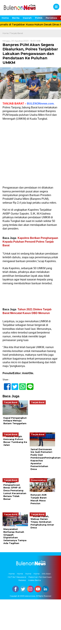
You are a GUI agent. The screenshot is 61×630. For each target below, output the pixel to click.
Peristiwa (51, 17)
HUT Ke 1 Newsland (17, 577)
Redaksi (22, 580)
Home (5, 17)
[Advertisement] (30, 154)
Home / (6, 33)
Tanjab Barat (16, 33)
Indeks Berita (34, 580)
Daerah (27, 17)
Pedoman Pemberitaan (40, 577)
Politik (38, 17)
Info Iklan (46, 573)
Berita (15, 17)
